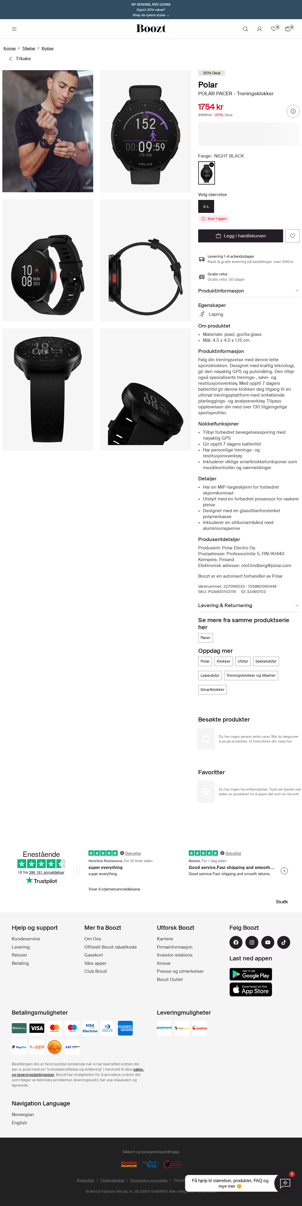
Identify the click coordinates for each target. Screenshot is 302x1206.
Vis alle (282, 901)
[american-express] (125, 1029)
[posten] (199, 1029)
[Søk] (245, 28)
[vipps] (36, 1048)
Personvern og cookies (149, 1180)
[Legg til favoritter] (292, 235)
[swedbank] (54, 1048)
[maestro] (72, 1029)
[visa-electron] (90, 1029)
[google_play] (250, 974)
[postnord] (164, 1029)
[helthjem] (182, 1029)
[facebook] (235, 942)
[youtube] (267, 942)
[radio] (206, 173)
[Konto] (259, 28)
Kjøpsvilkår (85, 1180)
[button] (47, 131)
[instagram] (251, 942)
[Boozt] (151, 29)
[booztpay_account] (19, 1029)
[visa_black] (36, 1029)
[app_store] (250, 989)
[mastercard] (54, 1029)
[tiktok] (283, 942)
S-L (206, 206)
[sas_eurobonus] (72, 1048)
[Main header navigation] (14, 28)
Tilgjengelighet (112, 1180)
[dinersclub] (107, 1029)
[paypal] (19, 1048)
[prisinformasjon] (293, 111)
